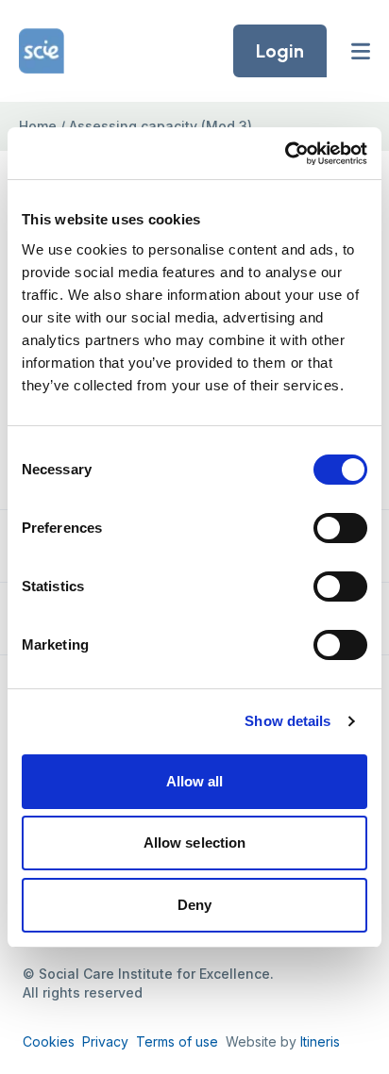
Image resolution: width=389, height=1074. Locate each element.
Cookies (49, 1041)
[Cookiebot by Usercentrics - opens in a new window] (284, 153)
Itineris (320, 1041)
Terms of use (177, 1041)
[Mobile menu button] (360, 51)
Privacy (105, 1041)
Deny (194, 905)
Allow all (195, 781)
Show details (287, 721)
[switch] (340, 528)
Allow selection (195, 842)
